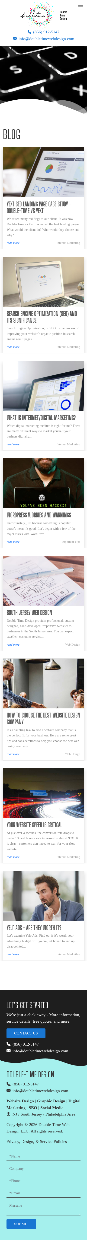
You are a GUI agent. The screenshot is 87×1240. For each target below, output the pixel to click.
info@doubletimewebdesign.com (46, 38)
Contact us (26, 1033)
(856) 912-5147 (46, 32)
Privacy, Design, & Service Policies (36, 1141)
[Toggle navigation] (80, 5)
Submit (21, 1224)
